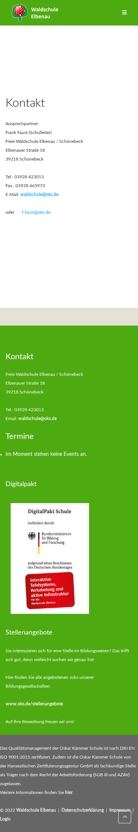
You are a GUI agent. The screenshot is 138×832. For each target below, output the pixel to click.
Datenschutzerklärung (82, 810)
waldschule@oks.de (39, 194)
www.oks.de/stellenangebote (34, 704)
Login (5, 819)
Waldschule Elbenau (36, 810)
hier (68, 792)
